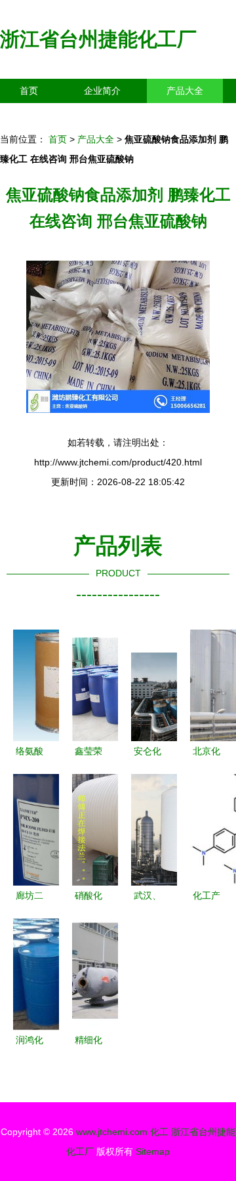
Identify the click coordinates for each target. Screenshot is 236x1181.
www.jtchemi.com (112, 1132)
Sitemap (153, 1151)
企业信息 (120, 115)
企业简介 (102, 90)
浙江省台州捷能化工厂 (98, 39)
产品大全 (185, 90)
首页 (29, 90)
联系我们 (38, 115)
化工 (159, 1132)
